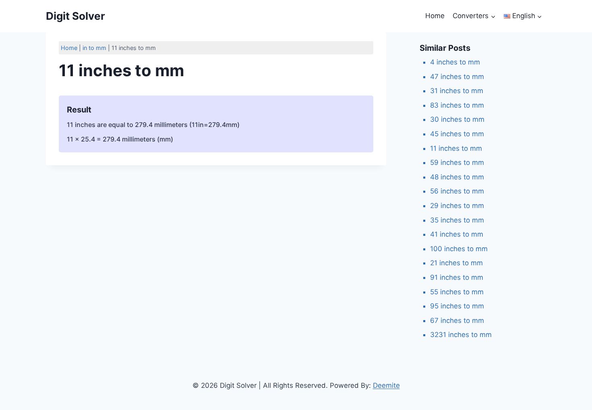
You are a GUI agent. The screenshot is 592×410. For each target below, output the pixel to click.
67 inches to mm (457, 320)
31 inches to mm (456, 91)
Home (435, 16)
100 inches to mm (459, 249)
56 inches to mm (457, 191)
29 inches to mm (457, 206)
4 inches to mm (455, 62)
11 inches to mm (456, 148)
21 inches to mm (456, 263)
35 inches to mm (457, 220)
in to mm (94, 47)
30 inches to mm (457, 119)
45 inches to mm (457, 134)
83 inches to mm (457, 105)
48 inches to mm (457, 177)
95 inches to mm (457, 306)
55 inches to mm (457, 292)
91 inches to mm (456, 277)
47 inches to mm (457, 77)
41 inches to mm (456, 234)
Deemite (386, 385)
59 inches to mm (457, 162)
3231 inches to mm (461, 335)
